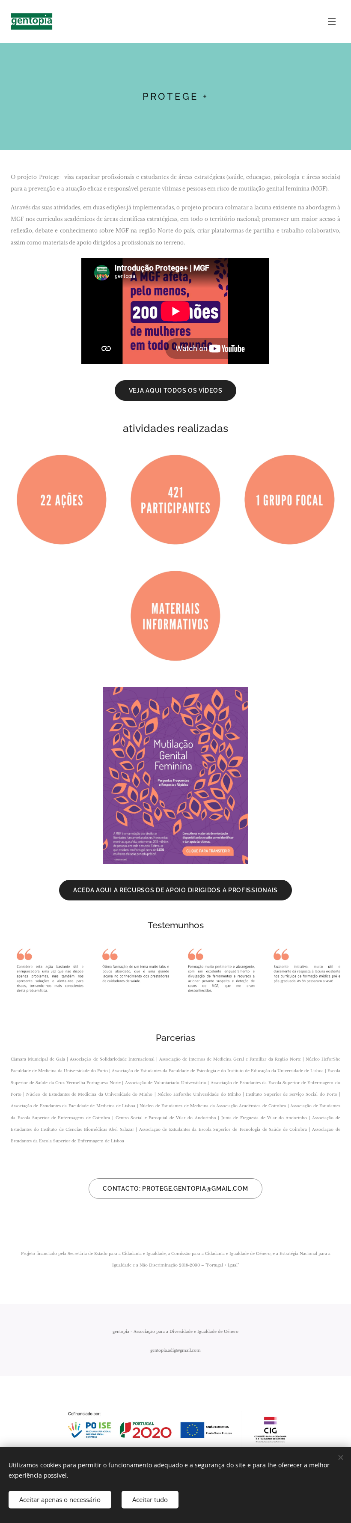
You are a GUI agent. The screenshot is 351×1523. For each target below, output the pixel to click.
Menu (331, 21)
